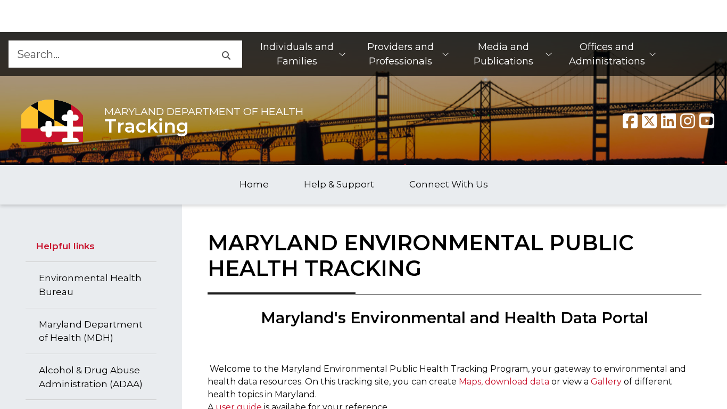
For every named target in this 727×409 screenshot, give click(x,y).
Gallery (607, 382)
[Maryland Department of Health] (52, 120)
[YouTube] (706, 120)
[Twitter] (649, 120)
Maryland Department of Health (203, 111)
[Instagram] (687, 120)
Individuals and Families (297, 54)
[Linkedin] (668, 120)
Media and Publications (503, 54)
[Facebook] (630, 120)
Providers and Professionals (400, 54)
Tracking (146, 126)
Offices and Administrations (607, 54)
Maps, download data (504, 382)
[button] (225, 54)
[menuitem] (302, 54)
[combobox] (109, 54)
